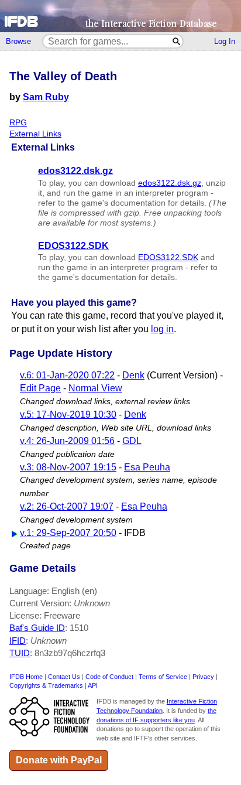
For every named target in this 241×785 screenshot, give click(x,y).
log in (162, 329)
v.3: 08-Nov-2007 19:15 (68, 467)
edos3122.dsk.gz (169, 183)
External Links (35, 133)
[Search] (177, 41)
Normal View (95, 388)
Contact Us (64, 676)
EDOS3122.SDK (168, 257)
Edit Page (40, 388)
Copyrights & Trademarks (46, 685)
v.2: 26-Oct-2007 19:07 (66, 506)
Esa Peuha (147, 467)
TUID (19, 653)
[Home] (120, 16)
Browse (18, 41)
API (93, 685)
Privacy (203, 676)
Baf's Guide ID (37, 628)
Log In (224, 41)
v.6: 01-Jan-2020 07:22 (67, 375)
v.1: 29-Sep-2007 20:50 (68, 533)
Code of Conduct (109, 676)
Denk (133, 375)
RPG (18, 122)
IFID (17, 641)
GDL (132, 441)
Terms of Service (163, 676)
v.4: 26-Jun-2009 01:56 (67, 441)
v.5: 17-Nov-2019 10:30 (68, 414)
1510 (79, 628)
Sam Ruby (46, 97)
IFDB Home (26, 676)
